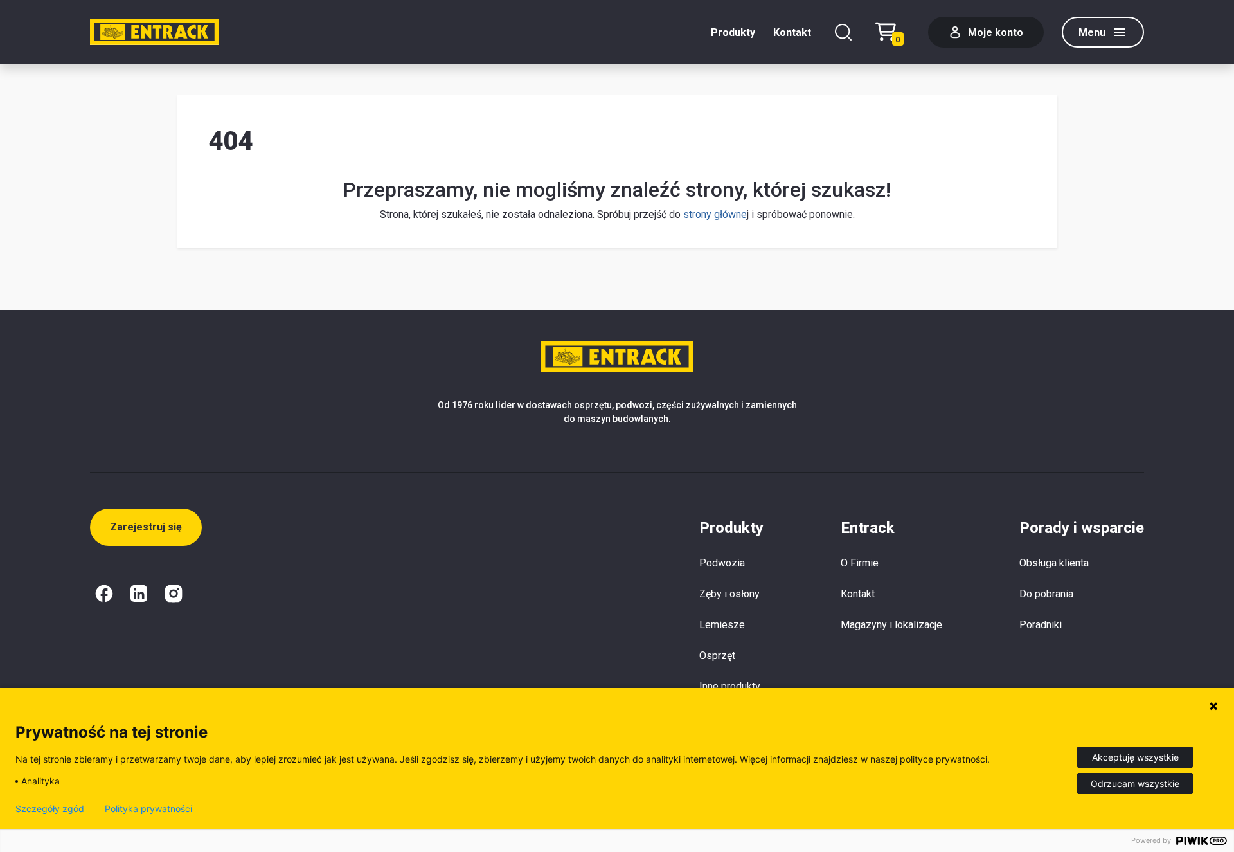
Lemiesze (722, 625)
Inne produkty (729, 686)
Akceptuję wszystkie (1135, 757)
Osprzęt (717, 655)
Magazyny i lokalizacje (891, 625)
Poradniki (1040, 625)
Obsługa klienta (1054, 563)
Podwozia (722, 563)
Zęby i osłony (729, 594)
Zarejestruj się (146, 527)
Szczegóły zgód (49, 809)
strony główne (715, 214)
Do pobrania (1046, 594)
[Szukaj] (843, 32)
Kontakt (792, 32)
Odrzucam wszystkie (1135, 783)
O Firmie (860, 563)
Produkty (733, 32)
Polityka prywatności (148, 809)
